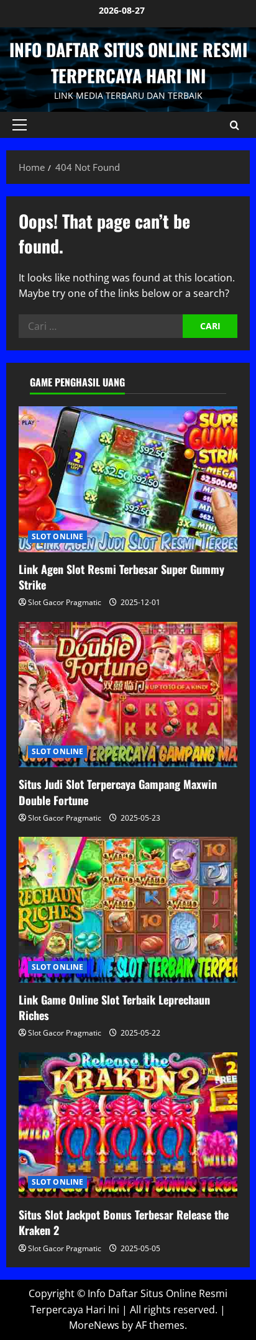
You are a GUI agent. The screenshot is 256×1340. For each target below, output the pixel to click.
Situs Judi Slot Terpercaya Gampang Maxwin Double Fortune (118, 792)
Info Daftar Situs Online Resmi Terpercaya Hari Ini (128, 62)
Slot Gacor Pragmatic (64, 602)
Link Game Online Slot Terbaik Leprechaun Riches (114, 1007)
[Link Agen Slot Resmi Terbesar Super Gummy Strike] (128, 479)
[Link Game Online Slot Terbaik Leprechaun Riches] (128, 910)
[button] (19, 125)
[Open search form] (234, 125)
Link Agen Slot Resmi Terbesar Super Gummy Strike (121, 577)
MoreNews (94, 1325)
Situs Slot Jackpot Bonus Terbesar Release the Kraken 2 (124, 1222)
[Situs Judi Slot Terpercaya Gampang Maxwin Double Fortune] (128, 695)
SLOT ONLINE (57, 536)
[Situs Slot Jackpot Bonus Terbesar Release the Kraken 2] (128, 1125)
